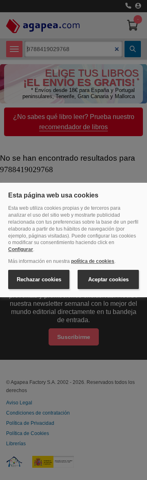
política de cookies (92, 261)
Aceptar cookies (108, 279)
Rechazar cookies (39, 279)
